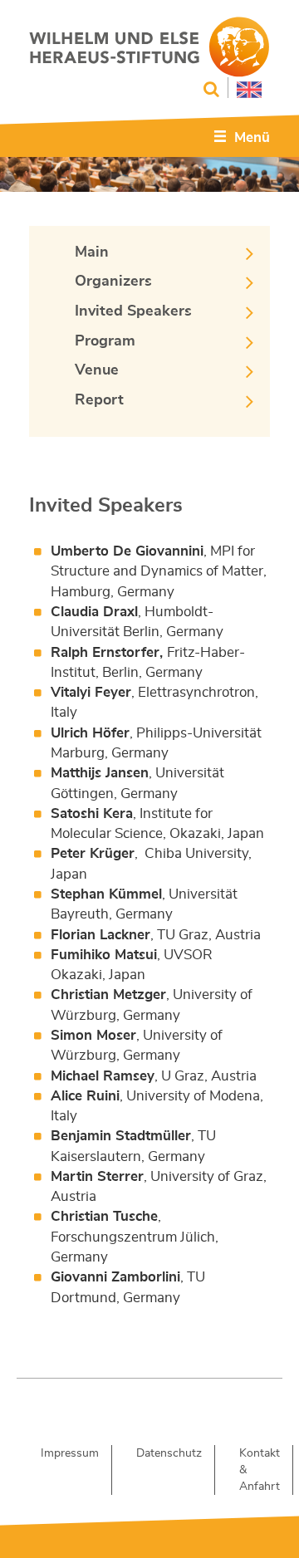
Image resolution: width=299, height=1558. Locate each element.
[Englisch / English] (245, 87)
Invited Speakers (133, 311)
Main (92, 252)
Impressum (70, 1453)
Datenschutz (169, 1453)
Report (99, 400)
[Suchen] (211, 89)
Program (105, 341)
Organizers (113, 281)
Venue (97, 370)
